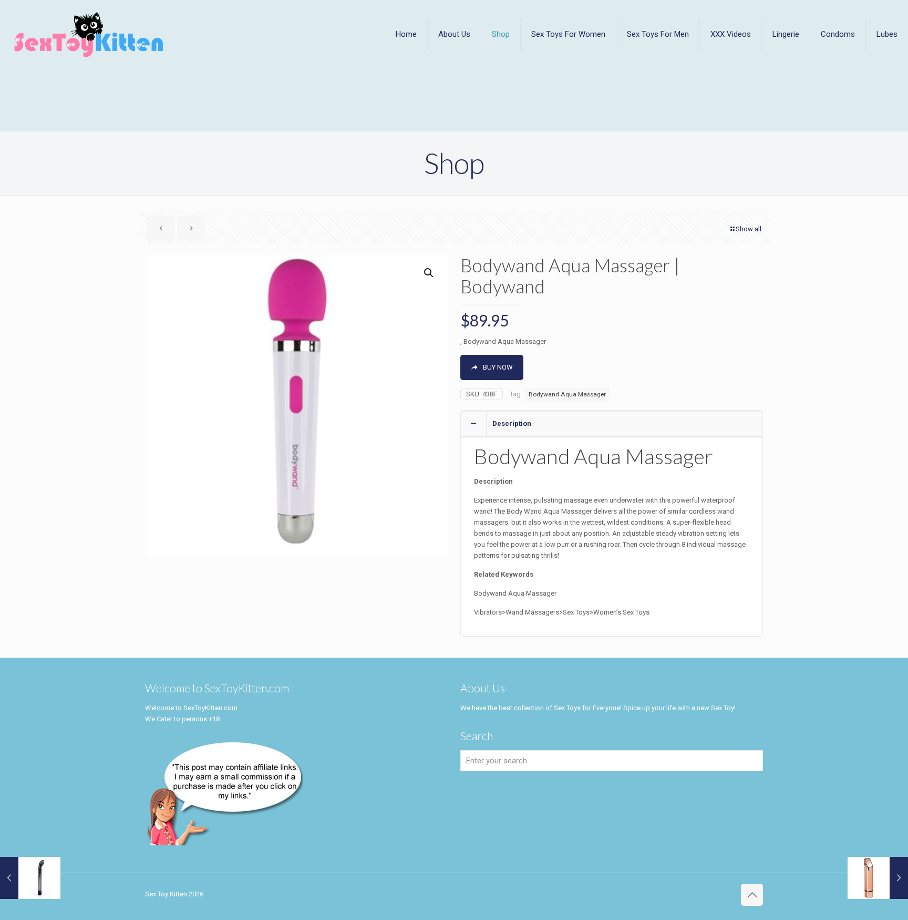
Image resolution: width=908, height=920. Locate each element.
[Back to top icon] (752, 895)
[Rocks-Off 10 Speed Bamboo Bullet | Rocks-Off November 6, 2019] (878, 878)
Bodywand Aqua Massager (567, 394)
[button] (429, 272)
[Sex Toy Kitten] (89, 34)
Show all (748, 229)
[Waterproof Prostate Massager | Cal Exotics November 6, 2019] (30, 878)
